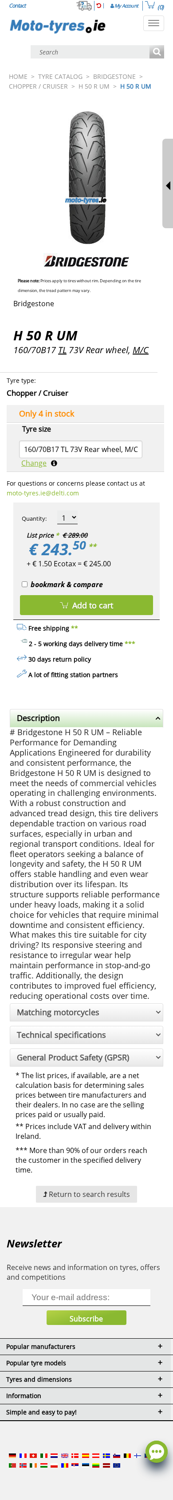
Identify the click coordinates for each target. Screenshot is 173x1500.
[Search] (156, 52)
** (92, 546)
